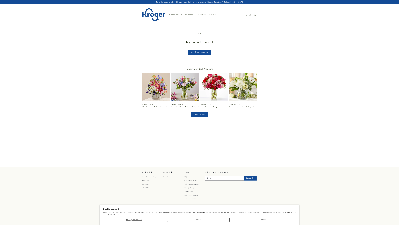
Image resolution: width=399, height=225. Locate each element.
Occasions (146, 181)
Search (165, 177)
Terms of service (190, 199)
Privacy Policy (113, 214)
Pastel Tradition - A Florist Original (185, 107)
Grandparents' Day (149, 177)
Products (145, 184)
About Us (145, 188)
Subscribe (250, 178)
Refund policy (189, 191)
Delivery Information (191, 184)
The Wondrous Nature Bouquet (154, 107)
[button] (190, 14)
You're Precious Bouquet (209, 107)
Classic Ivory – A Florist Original (241, 107)
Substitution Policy (191, 195)
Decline (263, 220)
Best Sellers (200, 115)
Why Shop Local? (190, 181)
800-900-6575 (237, 2)
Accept (198, 220)
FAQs (186, 177)
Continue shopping (199, 52)
